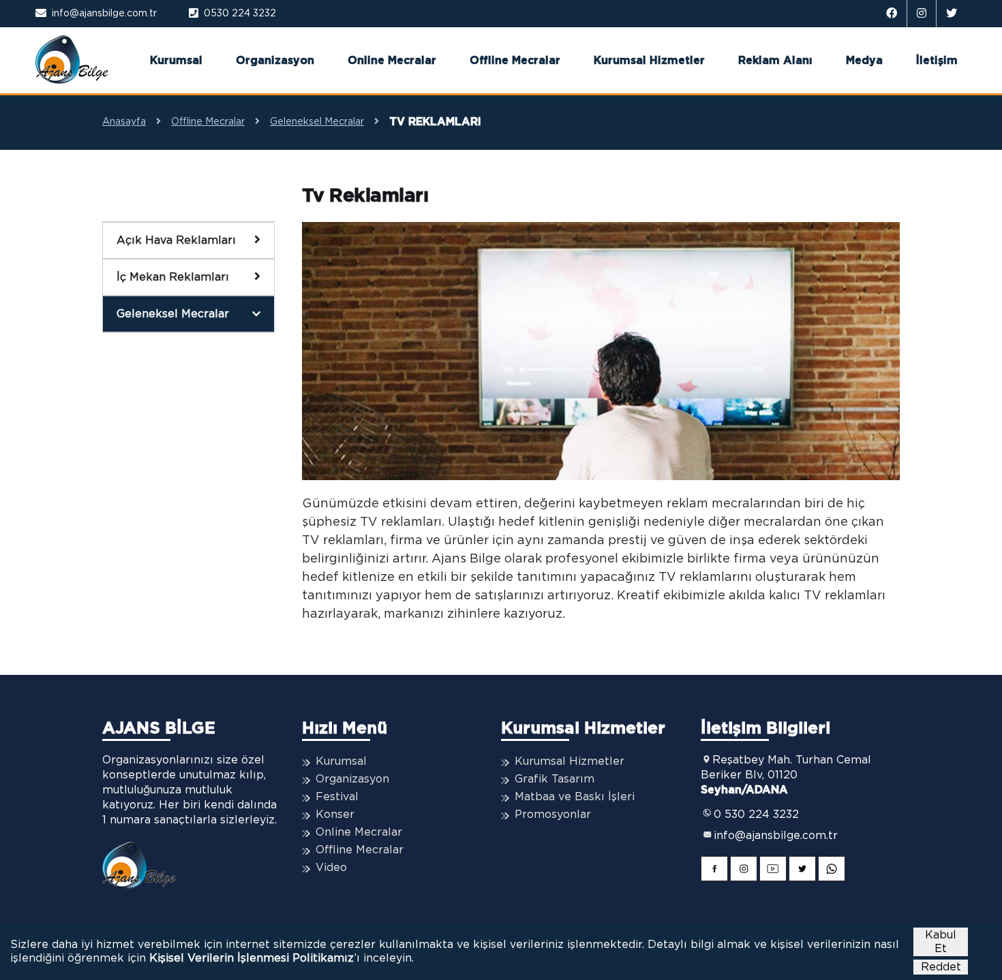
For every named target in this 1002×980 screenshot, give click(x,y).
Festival (337, 796)
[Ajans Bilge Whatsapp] (831, 870)
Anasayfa (124, 122)
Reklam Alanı (775, 60)
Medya (864, 60)
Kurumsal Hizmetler (649, 60)
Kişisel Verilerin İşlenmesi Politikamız (251, 958)
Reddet (941, 967)
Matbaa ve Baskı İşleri (575, 796)
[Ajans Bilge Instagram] (922, 13)
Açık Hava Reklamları (176, 240)
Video (331, 867)
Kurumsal (176, 60)
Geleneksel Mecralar (317, 122)
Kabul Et (940, 942)
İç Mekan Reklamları (173, 277)
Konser (335, 814)
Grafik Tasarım (554, 779)
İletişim (937, 60)
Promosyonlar (553, 814)
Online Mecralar (392, 60)
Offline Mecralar (515, 60)
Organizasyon (275, 60)
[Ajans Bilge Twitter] (952, 13)
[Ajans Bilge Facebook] (892, 13)
